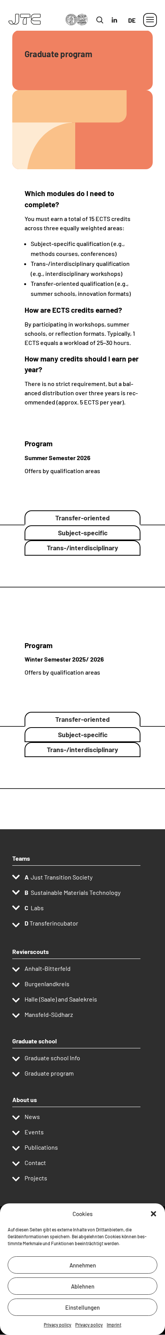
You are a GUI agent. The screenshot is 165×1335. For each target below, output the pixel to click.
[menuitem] (131, 27)
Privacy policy (57, 1324)
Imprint (114, 1324)
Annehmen (82, 1265)
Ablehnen (82, 1286)
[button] (153, 1214)
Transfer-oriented (82, 517)
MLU (106, 15)
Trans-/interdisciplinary (82, 547)
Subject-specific (82, 532)
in (117, 15)
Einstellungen (82, 1307)
